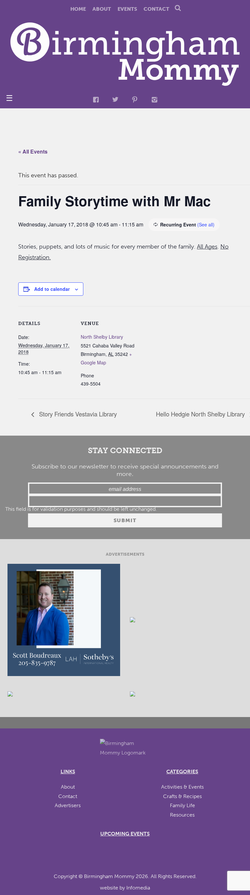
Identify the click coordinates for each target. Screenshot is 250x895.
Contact (156, 9)
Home (78, 9)
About (101, 9)
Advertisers (68, 805)
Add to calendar (52, 289)
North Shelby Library (102, 336)
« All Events (33, 151)
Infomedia (138, 888)
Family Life (182, 805)
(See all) (206, 224)
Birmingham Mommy (109, 876)
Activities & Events (182, 787)
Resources (182, 815)
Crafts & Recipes (182, 796)
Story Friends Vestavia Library (77, 414)
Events (127, 9)
